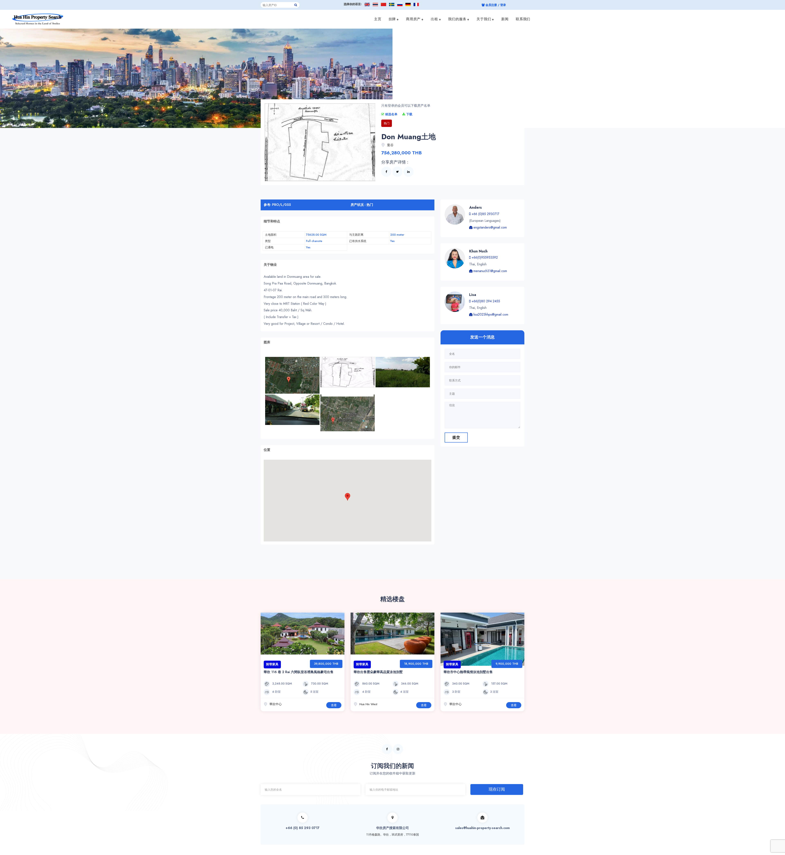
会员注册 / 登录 (495, 5)
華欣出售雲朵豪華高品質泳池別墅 (378, 672)
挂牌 (392, 19)
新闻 (505, 19)
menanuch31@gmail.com (489, 271)
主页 (377, 19)
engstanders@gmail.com (489, 227)
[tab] (347, 221)
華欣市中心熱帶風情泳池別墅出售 (468, 672)
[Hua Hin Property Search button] (295, 5)
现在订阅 (497, 789)
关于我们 (484, 19)
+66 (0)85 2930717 (485, 214)
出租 (434, 19)
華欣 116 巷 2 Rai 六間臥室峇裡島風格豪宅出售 (298, 672)
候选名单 (390, 114)
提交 (456, 437)
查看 (334, 705)
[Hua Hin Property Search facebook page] (387, 749)
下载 (408, 114)
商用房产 (413, 19)
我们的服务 (457, 19)
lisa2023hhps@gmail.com (490, 314)
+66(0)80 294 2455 (485, 301)
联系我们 (523, 19)
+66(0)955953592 (484, 257)
